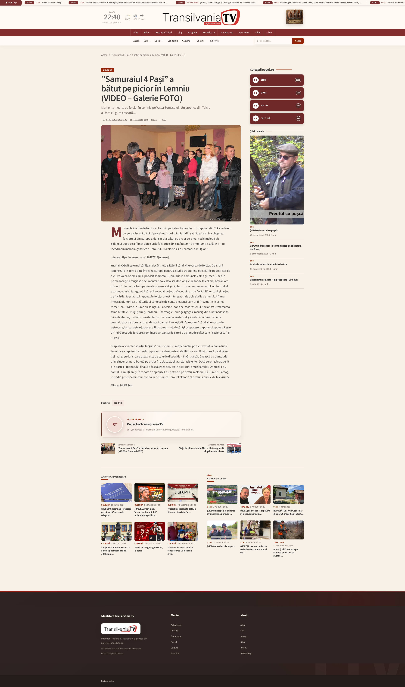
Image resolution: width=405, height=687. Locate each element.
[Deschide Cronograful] (294, 17)
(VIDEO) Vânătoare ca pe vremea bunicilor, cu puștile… (285, 553)
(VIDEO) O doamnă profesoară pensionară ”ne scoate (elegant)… (116, 512)
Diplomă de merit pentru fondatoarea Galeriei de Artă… (180, 551)
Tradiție (118, 403)
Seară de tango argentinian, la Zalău (148, 549)
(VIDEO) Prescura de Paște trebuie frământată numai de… (253, 549)
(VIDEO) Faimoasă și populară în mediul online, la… (255, 512)
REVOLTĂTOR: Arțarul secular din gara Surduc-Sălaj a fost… (288, 512)
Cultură (107, 70)
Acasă (104, 55)
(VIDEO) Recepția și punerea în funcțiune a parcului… (221, 512)
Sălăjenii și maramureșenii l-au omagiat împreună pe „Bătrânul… (115, 551)
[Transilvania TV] (120, 628)
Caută (298, 40)
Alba (111, 12)
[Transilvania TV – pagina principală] (202, 17)
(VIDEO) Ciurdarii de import (221, 546)
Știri (209, 507)
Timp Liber (278, 542)
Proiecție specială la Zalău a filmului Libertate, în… (182, 510)
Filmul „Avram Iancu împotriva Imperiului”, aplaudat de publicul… (146, 512)
